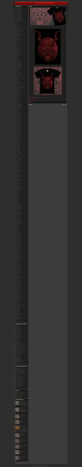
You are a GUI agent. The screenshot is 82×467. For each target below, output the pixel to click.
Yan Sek (48, 465)
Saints (21, 420)
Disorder (21, 456)
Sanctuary (22, 414)
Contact (64, 3)
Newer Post (65, 104)
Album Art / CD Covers (21, 392)
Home (56, 3)
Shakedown (22, 433)
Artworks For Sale (33, 102)
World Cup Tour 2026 (24, 401)
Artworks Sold (19, 395)
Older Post (30, 104)
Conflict (21, 439)
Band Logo (19, 396)
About (60, 3)
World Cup (22, 408)
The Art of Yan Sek (25, 3)
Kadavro (21, 450)
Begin (30, 6)
